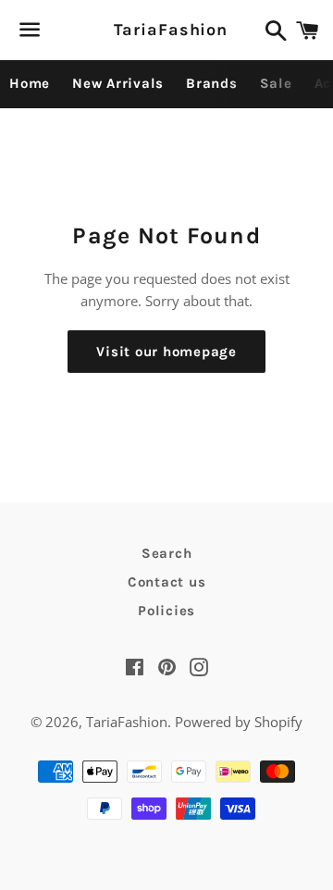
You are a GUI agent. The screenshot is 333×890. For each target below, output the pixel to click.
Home (29, 83)
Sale (276, 83)
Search (167, 553)
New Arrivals (118, 83)
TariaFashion (166, 29)
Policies (166, 610)
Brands (212, 83)
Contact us (167, 582)
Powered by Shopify (238, 721)
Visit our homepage (166, 351)
